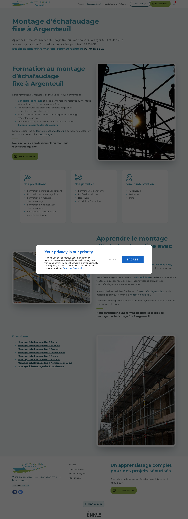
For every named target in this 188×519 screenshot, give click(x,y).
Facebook (77, 268)
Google (66, 268)
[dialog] (94, 259)
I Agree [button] (132, 259)
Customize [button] (112, 259)
